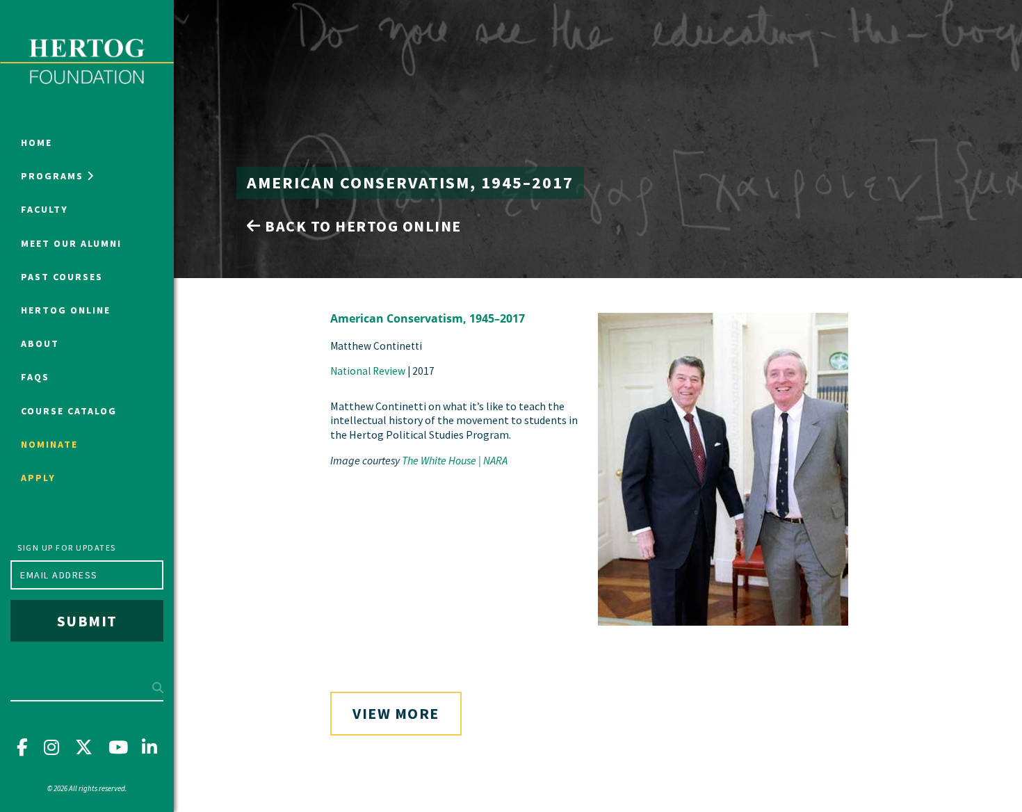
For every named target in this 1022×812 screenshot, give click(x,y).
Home (36, 142)
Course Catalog (69, 411)
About (40, 343)
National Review (367, 370)
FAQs (35, 377)
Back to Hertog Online (361, 226)
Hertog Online (66, 310)
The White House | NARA (455, 460)
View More (395, 713)
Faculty (44, 209)
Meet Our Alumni (71, 243)
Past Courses (62, 276)
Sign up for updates (66, 547)
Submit (87, 621)
